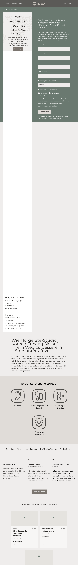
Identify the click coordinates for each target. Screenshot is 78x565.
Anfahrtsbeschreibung (11, 308)
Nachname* (41, 54)
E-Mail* (40, 63)
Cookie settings (17, 49)
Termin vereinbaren (39, 491)
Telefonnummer (42, 72)
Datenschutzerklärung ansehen (47, 106)
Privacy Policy (42, 118)
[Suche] (60, 3)
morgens (44, 94)
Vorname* (41, 45)
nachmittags (55, 94)
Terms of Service (53, 118)
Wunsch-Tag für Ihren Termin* (47, 81)
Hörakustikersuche (17, 3)
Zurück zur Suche (11, 10)
